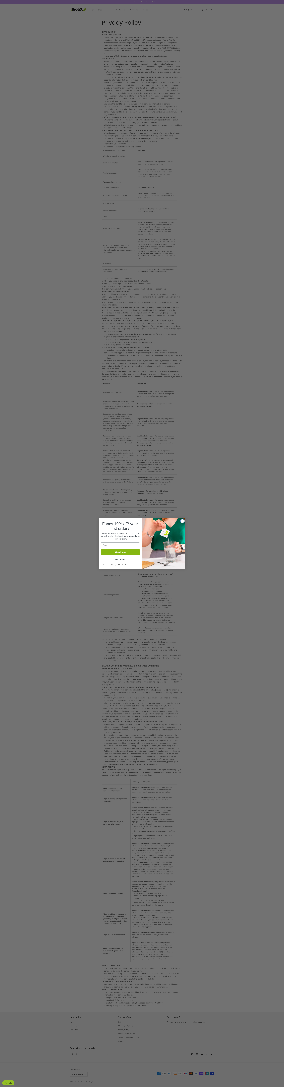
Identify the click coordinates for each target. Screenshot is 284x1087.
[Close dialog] (182, 521)
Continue (120, 552)
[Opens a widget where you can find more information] (8, 1083)
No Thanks (120, 559)
